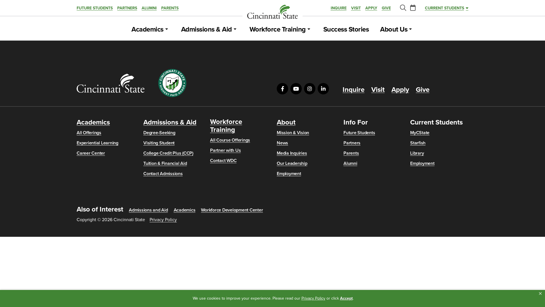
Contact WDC (223, 160)
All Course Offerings (230, 140)
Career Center (91, 153)
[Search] (403, 8)
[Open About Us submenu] (410, 30)
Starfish (417, 143)
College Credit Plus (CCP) (168, 153)
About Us (393, 30)
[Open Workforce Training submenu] (309, 30)
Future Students (95, 8)
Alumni (149, 8)
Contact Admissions (163, 174)
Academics (147, 30)
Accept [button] (346, 298)
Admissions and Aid (148, 210)
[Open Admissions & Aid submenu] (235, 30)
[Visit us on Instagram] (309, 88)
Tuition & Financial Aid (165, 163)
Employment (289, 174)
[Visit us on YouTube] (296, 88)
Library (417, 153)
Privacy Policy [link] (313, 298)
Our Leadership (292, 163)
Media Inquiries (292, 153)
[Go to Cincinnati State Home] (110, 83)
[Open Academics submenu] (167, 30)
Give (386, 8)
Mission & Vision (293, 133)
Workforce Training (278, 30)
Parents (170, 8)
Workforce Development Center (232, 210)
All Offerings (89, 133)
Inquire (339, 8)
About (286, 122)
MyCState (419, 133)
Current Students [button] (444, 8)
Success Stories (346, 30)
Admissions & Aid (206, 30)
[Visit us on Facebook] (282, 88)
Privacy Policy (163, 220)
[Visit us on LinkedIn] (323, 88)
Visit (356, 8)
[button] (540, 293)
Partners (127, 8)
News (282, 143)
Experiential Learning (97, 143)
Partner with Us (225, 150)
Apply (371, 8)
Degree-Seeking (159, 133)
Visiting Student (159, 143)
